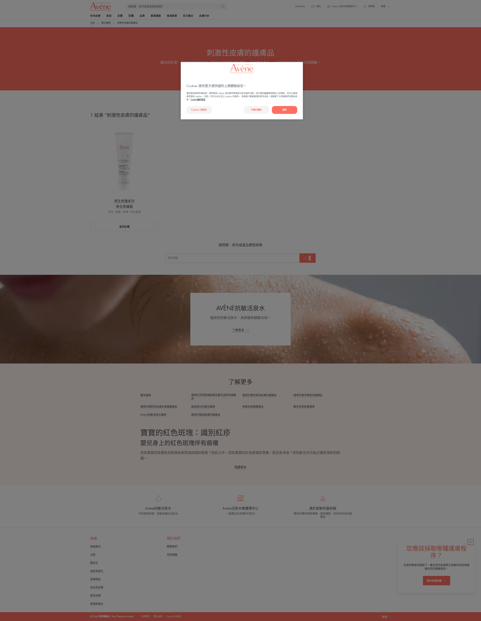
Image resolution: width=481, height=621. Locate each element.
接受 (284, 110)
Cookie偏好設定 (198, 100)
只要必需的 (256, 110)
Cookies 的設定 (199, 110)
